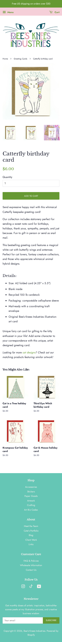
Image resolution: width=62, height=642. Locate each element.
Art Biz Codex (31, 509)
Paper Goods (31, 496)
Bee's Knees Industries (34, 631)
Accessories (31, 487)
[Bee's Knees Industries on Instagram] (23, 587)
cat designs (29, 352)
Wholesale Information (31, 565)
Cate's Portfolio (31, 530)
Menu (10, 12)
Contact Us (31, 570)
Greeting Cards (20, 58)
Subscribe (51, 620)
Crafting (31, 505)
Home (5, 58)
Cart (56, 12)
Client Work (31, 539)
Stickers (31, 491)
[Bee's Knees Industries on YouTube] (39, 587)
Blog (31, 535)
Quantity (7, 177)
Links (31, 544)
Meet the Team (31, 526)
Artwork (31, 500)
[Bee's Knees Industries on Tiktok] (31, 587)
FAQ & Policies (31, 560)
